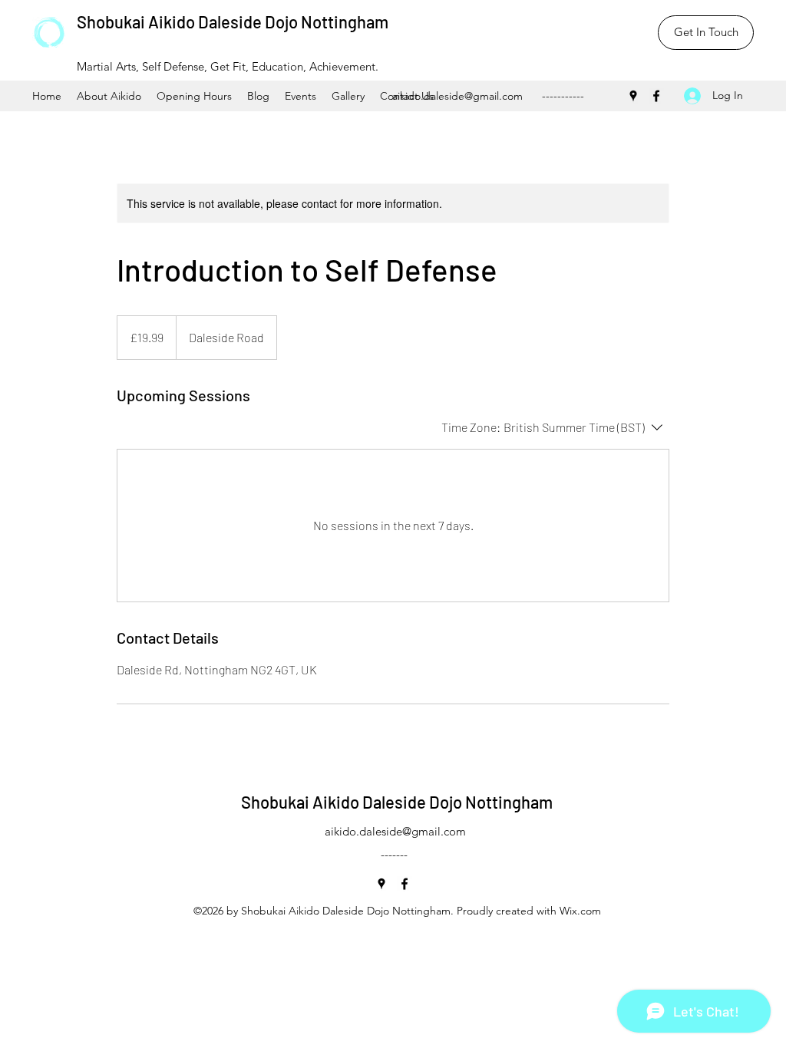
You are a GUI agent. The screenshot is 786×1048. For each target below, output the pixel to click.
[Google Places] (633, 96)
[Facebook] (656, 96)
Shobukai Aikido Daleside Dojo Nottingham (232, 21)
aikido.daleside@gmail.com (457, 96)
